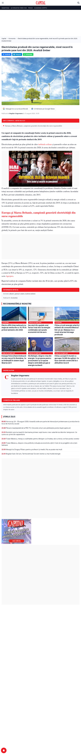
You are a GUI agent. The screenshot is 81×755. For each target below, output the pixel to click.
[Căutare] (78, 3)
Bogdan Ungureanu (16, 113)
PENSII (30, 8)
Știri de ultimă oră (35, 322)
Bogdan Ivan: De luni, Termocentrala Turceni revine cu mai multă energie (33, 454)
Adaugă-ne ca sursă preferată (17, 109)
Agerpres (9, 276)
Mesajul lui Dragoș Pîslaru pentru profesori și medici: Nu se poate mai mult (34, 449)
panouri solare (19, 294)
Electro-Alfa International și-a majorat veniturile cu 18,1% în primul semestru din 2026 (14, 327)
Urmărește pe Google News (44, 109)
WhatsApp (29, 54)
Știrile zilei (9, 416)
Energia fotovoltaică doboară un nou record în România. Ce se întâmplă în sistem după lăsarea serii (14, 359)
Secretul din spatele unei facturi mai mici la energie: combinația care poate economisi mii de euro (39, 328)
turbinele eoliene (45, 144)
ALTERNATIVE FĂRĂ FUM (19, 8)
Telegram (18, 54)
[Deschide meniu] (3, 3)
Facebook (7, 54)
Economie (14, 298)
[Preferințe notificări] (4, 750)
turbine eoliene (30, 294)
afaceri (11, 294)
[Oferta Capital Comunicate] (40, 531)
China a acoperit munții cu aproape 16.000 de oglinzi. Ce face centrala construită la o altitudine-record (67, 359)
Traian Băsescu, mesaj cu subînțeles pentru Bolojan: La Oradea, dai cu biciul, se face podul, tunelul (42, 439)
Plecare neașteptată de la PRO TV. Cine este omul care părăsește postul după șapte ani (38, 428)
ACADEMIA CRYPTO (40, 8)
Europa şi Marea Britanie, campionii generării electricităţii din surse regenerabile (33, 126)
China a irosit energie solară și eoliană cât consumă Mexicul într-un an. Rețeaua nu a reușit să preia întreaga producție (67, 330)
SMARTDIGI (5, 8)
